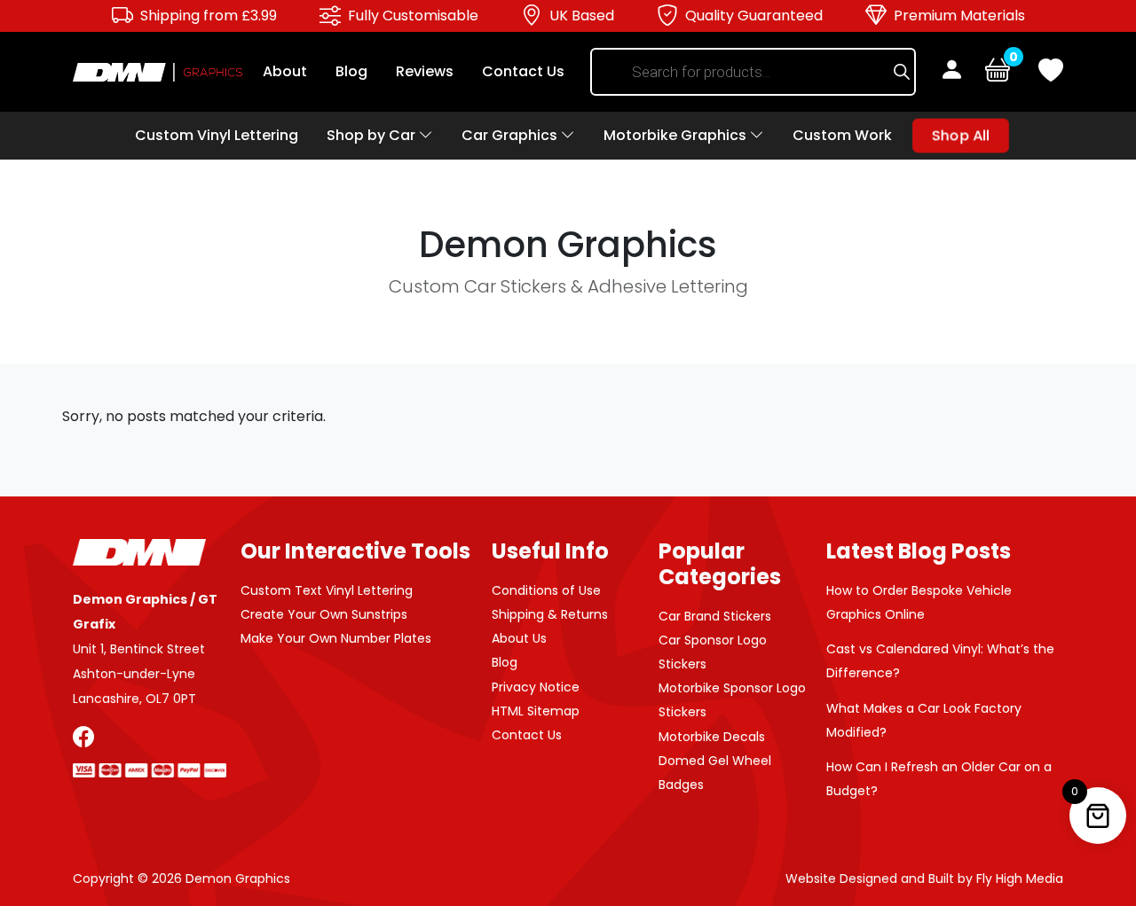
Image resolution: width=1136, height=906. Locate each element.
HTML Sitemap (536, 711)
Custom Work (842, 135)
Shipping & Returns (550, 614)
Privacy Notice (536, 687)
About (285, 71)
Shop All (961, 135)
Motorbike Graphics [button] (677, 135)
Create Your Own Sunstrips (324, 614)
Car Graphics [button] (511, 135)
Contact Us (523, 71)
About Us (519, 638)
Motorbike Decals (712, 737)
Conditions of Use (546, 590)
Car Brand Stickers (715, 616)
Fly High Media (1019, 878)
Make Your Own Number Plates (336, 638)
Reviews (425, 71)
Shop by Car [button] (373, 135)
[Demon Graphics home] (157, 71)
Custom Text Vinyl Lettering (327, 590)
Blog (351, 71)
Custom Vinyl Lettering (216, 135)
